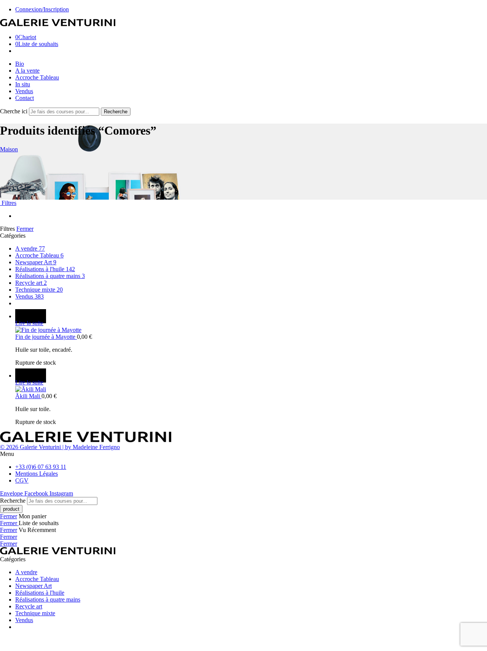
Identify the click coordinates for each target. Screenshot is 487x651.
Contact (24, 98)
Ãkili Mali (28, 396)
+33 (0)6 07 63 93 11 (40, 467)
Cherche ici (14, 111)
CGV (22, 480)
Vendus (24, 91)
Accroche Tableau (37, 77)
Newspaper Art (35, 262)
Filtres (8, 203)
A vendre (30, 248)
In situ (22, 84)
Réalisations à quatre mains (50, 276)
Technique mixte (39, 289)
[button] (243, 454)
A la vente (27, 70)
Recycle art (31, 282)
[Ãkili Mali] (251, 389)
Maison (9, 149)
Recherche (115, 111)
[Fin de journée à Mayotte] (251, 330)
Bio (19, 63)
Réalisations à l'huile (45, 269)
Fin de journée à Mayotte (46, 336)
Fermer (24, 228)
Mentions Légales (36, 473)
